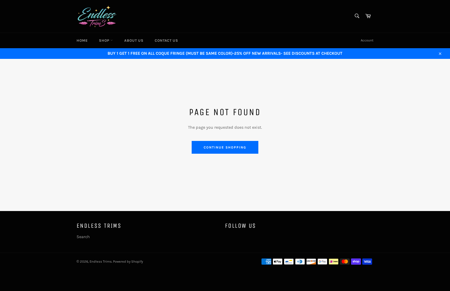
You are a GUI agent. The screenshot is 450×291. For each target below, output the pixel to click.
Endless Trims (101, 261)
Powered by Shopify (128, 261)
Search (83, 236)
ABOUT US (133, 40)
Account (367, 40)
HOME (82, 40)
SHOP (104, 40)
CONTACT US (166, 40)
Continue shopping (225, 147)
